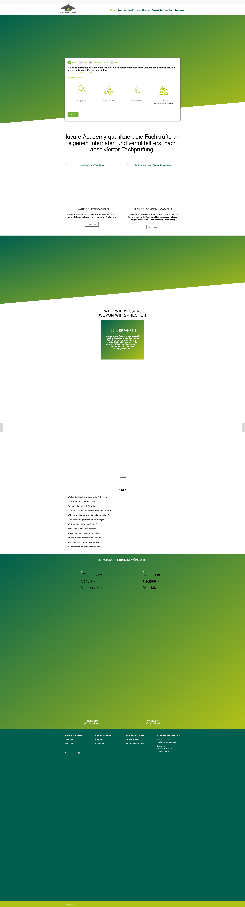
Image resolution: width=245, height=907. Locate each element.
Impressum (69, 739)
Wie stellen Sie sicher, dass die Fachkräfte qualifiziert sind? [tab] (89, 510)
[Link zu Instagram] (174, 2)
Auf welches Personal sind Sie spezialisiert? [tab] (84, 546)
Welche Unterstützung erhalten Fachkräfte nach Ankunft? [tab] (88, 515)
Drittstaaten (99, 743)
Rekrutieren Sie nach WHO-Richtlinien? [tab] (82, 506)
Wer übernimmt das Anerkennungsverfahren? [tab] (84, 533)
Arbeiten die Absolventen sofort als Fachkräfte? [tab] (85, 537)
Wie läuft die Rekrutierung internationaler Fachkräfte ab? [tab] (88, 497)
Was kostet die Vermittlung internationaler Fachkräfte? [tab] (87, 542)
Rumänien (98, 739)
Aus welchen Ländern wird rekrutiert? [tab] (81, 501)
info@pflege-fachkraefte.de (166, 742)
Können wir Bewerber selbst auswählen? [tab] (82, 528)
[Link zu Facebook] (169, 2)
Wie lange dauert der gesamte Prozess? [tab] (82, 524)
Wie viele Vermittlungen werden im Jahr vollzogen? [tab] (86, 519)
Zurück (1, 427)
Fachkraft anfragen (132, 739)
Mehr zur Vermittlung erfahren (136, 743)
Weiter (73, 115)
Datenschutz (69, 743)
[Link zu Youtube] (178, 2)
